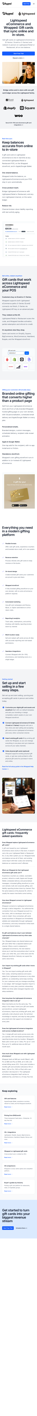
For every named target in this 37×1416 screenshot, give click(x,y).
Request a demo (18, 58)
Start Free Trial (19, 53)
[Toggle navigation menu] (34, 4)
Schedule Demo (21, 1228)
